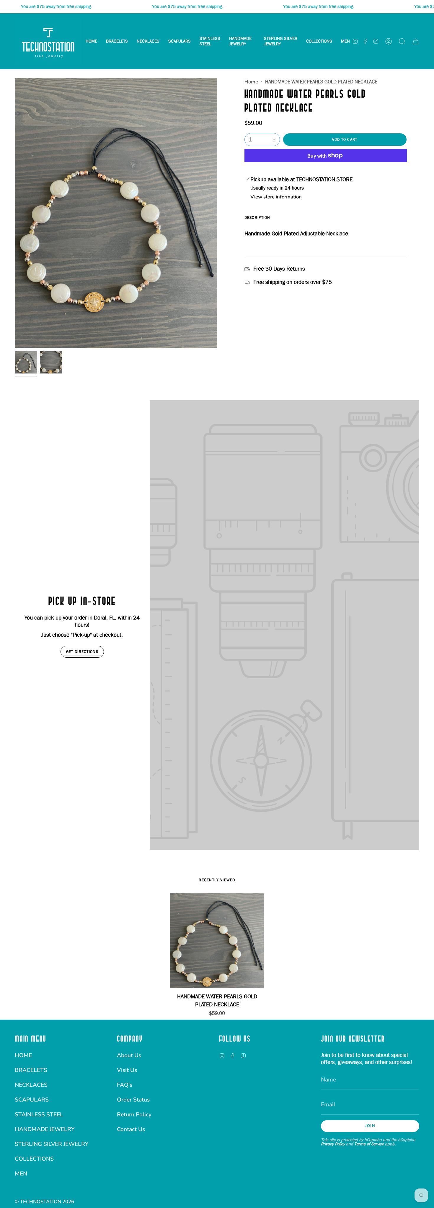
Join (370, 1125)
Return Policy (134, 1114)
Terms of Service (369, 1143)
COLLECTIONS (34, 1159)
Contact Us (131, 1129)
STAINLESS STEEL (39, 1114)
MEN (21, 1174)
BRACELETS (31, 1070)
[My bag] (415, 41)
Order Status (133, 1100)
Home (251, 81)
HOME (23, 1055)
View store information (276, 197)
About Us (129, 1055)
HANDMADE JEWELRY (45, 1129)
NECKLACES (31, 1085)
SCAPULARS (32, 1100)
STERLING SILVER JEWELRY (52, 1144)
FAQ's (124, 1085)
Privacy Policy (333, 1143)
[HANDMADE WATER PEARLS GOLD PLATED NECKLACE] (217, 940)
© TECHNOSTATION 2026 (44, 1201)
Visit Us (127, 1070)
